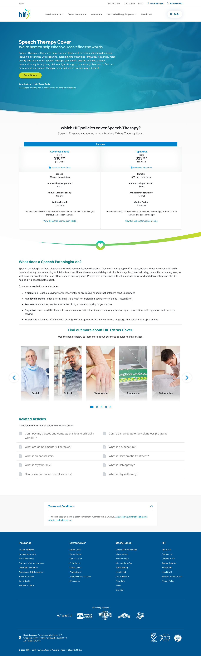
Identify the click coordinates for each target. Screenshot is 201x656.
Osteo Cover (75, 567)
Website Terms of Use (172, 576)
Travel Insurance (26, 576)
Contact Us (129, 3)
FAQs (118, 585)
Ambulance (75, 581)
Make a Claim (114, 3)
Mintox (79, 650)
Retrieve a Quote (26, 585)
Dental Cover (76, 554)
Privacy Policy (168, 581)
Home (21, 3)
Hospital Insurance (27, 554)
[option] (35, 373)
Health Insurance (26, 549)
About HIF (166, 549)
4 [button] (105, 406)
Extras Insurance (26, 558)
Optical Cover (76, 558)
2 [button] (96, 406)
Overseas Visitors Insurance (32, 563)
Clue (70, 650)
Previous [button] (14, 377)
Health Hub (121, 572)
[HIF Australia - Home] (26, 14)
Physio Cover (76, 572)
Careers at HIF (168, 558)
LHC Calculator (122, 576)
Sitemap (119, 590)
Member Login (156, 3)
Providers (120, 581)
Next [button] (187, 377)
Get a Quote (30, 75)
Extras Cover (75, 549)
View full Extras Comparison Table (59, 221)
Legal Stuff (167, 572)
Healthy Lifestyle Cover (80, 576)
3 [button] (101, 406)
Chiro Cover (75, 563)
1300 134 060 (176, 3)
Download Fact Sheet (61, 167)
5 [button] (110, 406)
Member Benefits (124, 563)
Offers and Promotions (126, 549)
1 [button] (91, 406)
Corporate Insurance (28, 567)
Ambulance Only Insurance (31, 572)
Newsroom (167, 567)
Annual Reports (169, 563)
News (140, 3)
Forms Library (122, 567)
